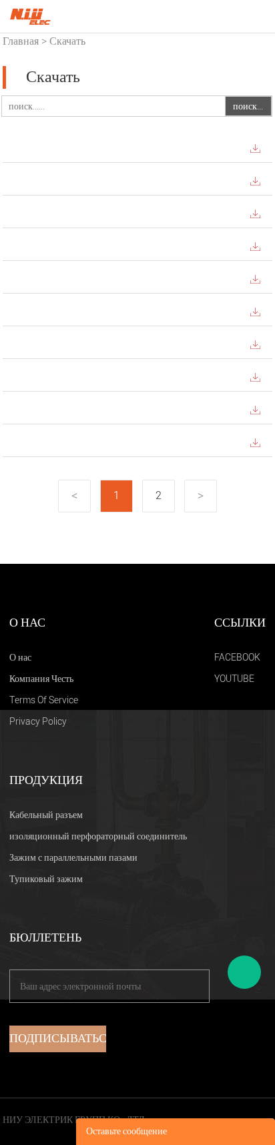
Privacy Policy (38, 722)
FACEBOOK (237, 658)
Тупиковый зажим (46, 879)
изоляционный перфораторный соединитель (98, 836)
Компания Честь (41, 679)
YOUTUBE (234, 679)
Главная (21, 41)
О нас (20, 658)
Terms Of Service (43, 700)
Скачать (67, 41)
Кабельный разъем (46, 815)
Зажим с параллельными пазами (73, 858)
